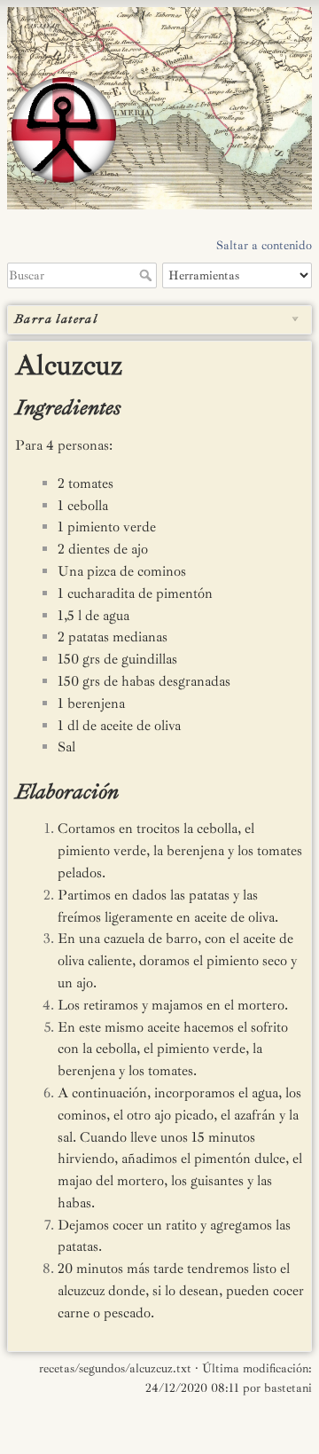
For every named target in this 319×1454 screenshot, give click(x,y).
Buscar (147, 275)
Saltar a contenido (264, 245)
